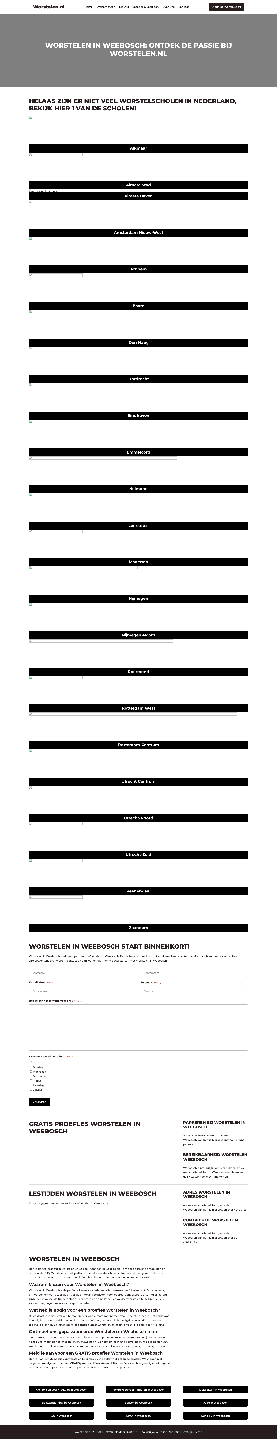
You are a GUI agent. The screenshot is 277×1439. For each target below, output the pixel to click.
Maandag (38, 1062)
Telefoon (151, 982)
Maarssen (138, 562)
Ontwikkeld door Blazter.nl (120, 1432)
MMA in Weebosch (138, 1415)
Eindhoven (138, 415)
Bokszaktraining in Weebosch (61, 1402)
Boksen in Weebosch (138, 1402)
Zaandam (138, 927)
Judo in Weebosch (215, 1402)
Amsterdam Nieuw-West (138, 232)
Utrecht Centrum (138, 781)
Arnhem (138, 269)
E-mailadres (41, 982)
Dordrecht (138, 379)
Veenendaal (138, 891)
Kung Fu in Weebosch (215, 1415)
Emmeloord (138, 452)
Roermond (138, 671)
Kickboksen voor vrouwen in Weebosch (61, 1389)
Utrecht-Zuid (138, 854)
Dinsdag (38, 1067)
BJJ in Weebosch (61, 1415)
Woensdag (39, 1071)
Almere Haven (138, 196)
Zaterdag (38, 1085)
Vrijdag (37, 1080)
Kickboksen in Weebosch (215, 1389)
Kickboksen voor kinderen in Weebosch (138, 1389)
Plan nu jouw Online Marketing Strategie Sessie (172, 1432)
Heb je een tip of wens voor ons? (55, 1000)
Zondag (37, 1089)
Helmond (138, 488)
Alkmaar (138, 148)
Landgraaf (138, 525)
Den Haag (139, 342)
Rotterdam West (138, 708)
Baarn (139, 305)
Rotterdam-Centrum (138, 744)
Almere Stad (138, 185)
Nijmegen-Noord (138, 635)
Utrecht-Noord (138, 818)
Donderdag (40, 1076)
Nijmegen (138, 598)
